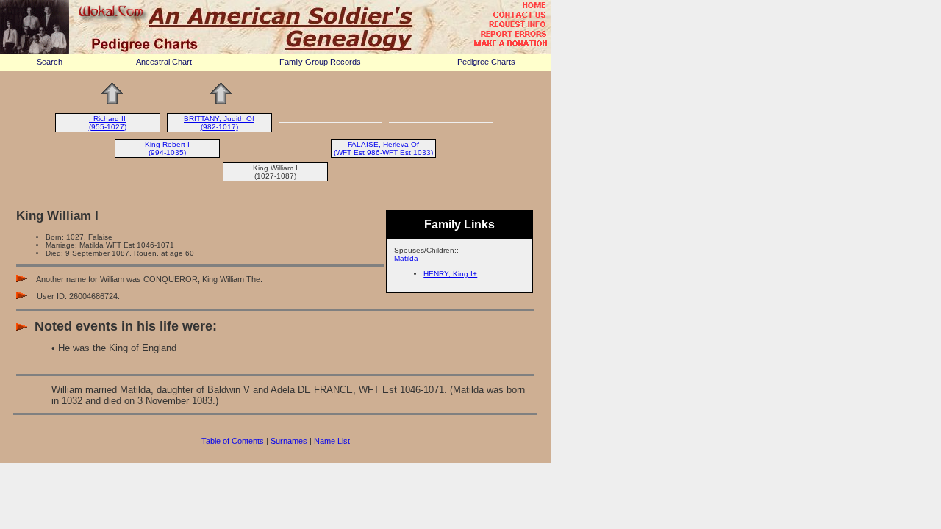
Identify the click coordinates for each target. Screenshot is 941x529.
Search (49, 61)
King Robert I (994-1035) (167, 148)
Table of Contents (232, 440)
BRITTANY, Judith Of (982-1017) (219, 123)
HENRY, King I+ (450, 274)
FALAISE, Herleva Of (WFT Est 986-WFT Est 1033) (383, 148)
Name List (332, 440)
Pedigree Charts (486, 61)
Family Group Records (320, 61)
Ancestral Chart (164, 61)
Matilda (406, 258)
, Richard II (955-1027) (107, 123)
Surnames (289, 440)
